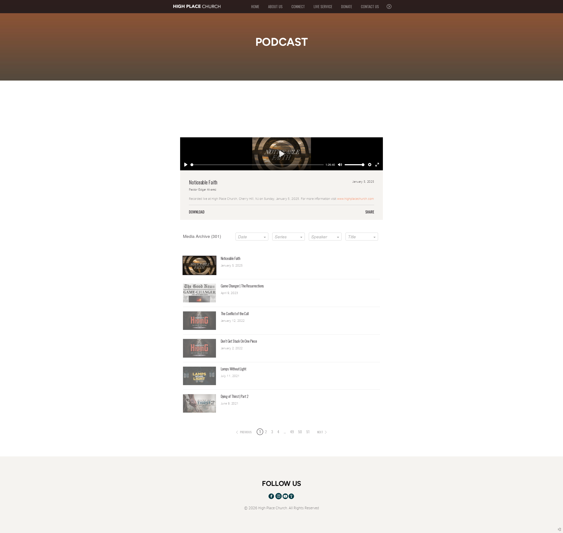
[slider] (257, 165)
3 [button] (272, 431)
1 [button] (260, 431)
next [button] (320, 432)
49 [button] (292, 431)
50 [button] (300, 431)
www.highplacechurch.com (355, 199)
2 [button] (266, 431)
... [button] (285, 431)
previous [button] (246, 432)
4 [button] (278, 431)
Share (369, 212)
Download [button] (197, 212)
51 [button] (307, 431)
